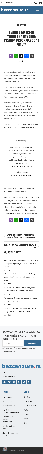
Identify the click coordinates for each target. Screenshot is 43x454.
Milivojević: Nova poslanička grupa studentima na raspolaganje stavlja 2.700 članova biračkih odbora (21, 263)
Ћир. (31, 3)
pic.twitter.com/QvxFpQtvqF (21, 166)
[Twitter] (9, 382)
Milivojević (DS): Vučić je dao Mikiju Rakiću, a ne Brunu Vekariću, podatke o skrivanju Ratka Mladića (21, 277)
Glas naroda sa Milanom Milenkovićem (8, 419)
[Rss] (29, 382)
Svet (25, 423)
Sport (26, 419)
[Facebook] (14, 382)
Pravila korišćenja (8, 376)
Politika (26, 414)
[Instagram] (19, 382)
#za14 (10, 213)
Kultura (26, 410)
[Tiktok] (24, 382)
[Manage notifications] (5, 449)
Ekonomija (28, 401)
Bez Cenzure (7, 397)
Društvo (21, 25)
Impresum (6, 372)
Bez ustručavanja (8, 406)
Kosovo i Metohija (30, 406)
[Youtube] (4, 382)
